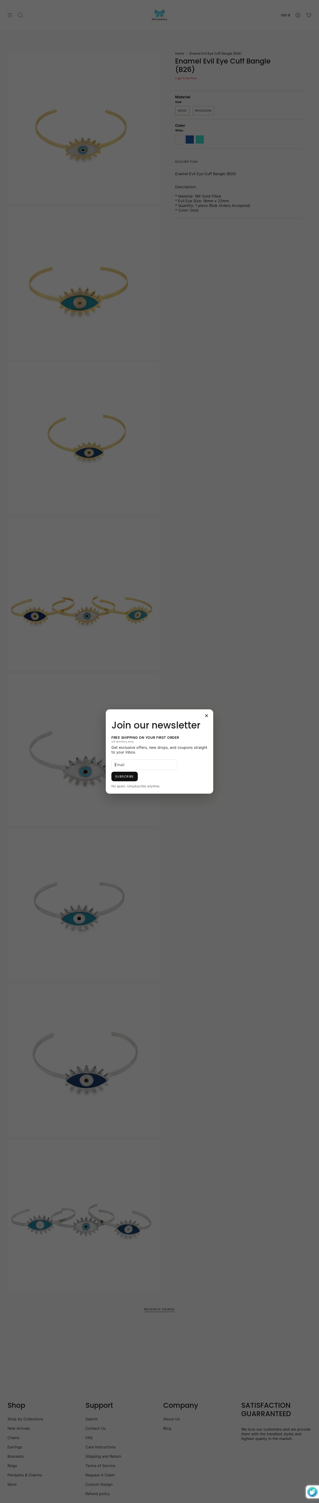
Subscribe (124, 776)
